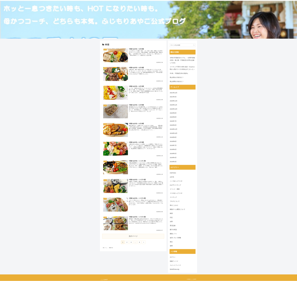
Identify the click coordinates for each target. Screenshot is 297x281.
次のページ (133, 236)
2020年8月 (173, 117)
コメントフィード (175, 265)
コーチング (173, 197)
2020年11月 (173, 105)
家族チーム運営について (177, 209)
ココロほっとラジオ (176, 193)
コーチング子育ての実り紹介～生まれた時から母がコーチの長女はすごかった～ (182, 68)
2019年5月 (173, 153)
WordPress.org (174, 269)
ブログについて (175, 201)
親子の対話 (173, 229)
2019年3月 (173, 161)
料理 (171, 213)
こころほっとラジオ (176, 181)
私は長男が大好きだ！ (177, 81)
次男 (171, 221)
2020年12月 (173, 101)
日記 (171, 217)
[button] (194, 45)
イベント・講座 (175, 189)
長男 (171, 246)
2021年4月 (173, 97)
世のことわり (174, 205)
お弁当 (172, 177)
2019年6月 (173, 149)
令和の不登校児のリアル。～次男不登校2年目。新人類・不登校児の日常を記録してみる (182, 60)
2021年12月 (173, 93)
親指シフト (173, 233)
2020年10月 (173, 109)
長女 (171, 242)
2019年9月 (173, 137)
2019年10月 (173, 133)
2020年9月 (173, 113)
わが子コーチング (175, 185)
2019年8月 (173, 141)
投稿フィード (174, 261)
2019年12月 (173, 129)
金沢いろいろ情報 (175, 237)
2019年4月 (173, 157)
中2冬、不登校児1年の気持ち (179, 73)
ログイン (172, 257)
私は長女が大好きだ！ (177, 77)
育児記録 (172, 225)
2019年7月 (173, 145)
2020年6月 (173, 125)
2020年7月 (173, 121)
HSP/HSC (173, 173)
